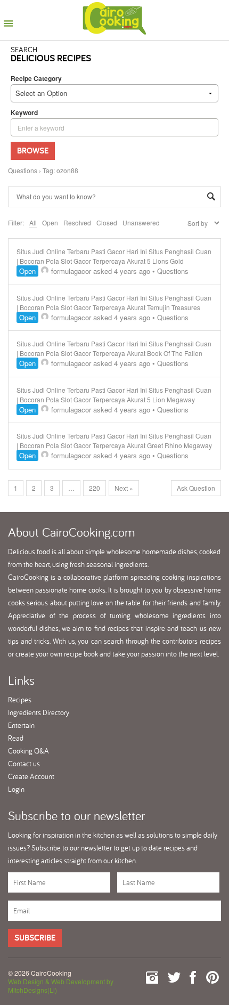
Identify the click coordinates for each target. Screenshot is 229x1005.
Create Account (31, 776)
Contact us (24, 763)
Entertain (21, 725)
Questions (22, 170)
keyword (24, 112)
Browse (32, 150)
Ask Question (196, 487)
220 (94, 487)
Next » (123, 487)
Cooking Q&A (28, 751)
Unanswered (141, 222)
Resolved (77, 222)
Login (16, 789)
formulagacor (71, 271)
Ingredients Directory (38, 712)
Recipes (19, 699)
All (33, 222)
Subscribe (34, 937)
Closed (106, 222)
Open (50, 222)
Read (15, 738)
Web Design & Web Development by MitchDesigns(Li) (60, 985)
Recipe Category (36, 78)
